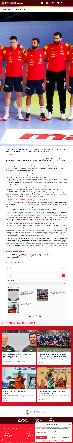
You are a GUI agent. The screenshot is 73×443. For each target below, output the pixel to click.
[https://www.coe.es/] (52, 420)
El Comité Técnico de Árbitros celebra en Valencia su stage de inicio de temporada (57, 292)
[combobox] (34, 275)
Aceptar (42, 437)
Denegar (53, 437)
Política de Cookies (46, 440)
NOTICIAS (6, 9)
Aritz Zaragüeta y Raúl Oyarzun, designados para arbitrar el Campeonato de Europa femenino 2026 (27, 292)
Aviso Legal (62, 440)
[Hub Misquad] (58, 3)
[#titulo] (2, 440)
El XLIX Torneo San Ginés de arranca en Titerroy (27, 304)
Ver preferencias (65, 437)
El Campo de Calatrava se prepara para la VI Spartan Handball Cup (53, 392)
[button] (70, 424)
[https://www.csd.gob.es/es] (23, 420)
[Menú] (66, 3)
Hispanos (20, 9)
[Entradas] (42, 3)
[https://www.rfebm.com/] (12, 3)
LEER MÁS (5, 363)
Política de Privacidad (55, 440)
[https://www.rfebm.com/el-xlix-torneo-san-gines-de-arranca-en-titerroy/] (13, 307)
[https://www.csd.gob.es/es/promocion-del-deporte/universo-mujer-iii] (39, 420)
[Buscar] (63, 275)
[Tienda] (47, 3)
